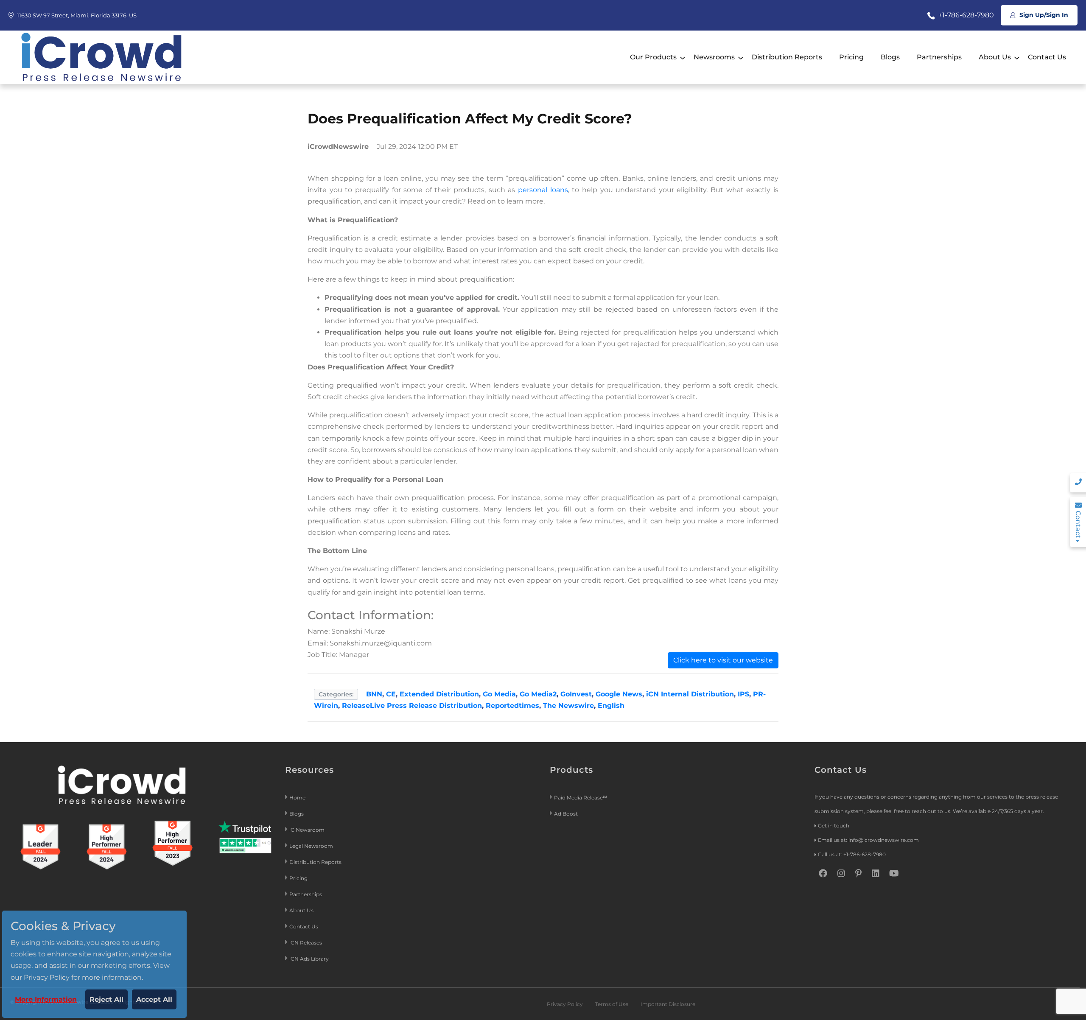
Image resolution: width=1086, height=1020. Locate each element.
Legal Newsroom (311, 846)
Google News (619, 694)
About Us (995, 57)
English (611, 705)
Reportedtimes (512, 705)
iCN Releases (305, 942)
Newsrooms (714, 57)
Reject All (106, 999)
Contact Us (1047, 57)
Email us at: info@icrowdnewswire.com (868, 840)
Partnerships (939, 57)
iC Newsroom (307, 830)
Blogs (890, 57)
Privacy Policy (565, 1004)
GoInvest (576, 694)
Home (297, 797)
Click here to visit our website (723, 660)
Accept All (154, 999)
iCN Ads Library (309, 959)
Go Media (499, 694)
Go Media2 (538, 694)
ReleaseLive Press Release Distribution (412, 705)
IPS (743, 694)
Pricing (851, 57)
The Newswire (568, 705)
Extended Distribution (439, 694)
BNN (374, 694)
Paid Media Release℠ (580, 797)
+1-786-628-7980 (965, 15)
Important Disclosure (668, 1004)
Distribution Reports (787, 57)
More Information (46, 999)
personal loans (543, 190)
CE (391, 694)
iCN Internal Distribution (690, 694)
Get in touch (833, 825)
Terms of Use (611, 1004)
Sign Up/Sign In (1043, 15)
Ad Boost (566, 813)
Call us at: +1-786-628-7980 (852, 854)
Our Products (653, 57)
